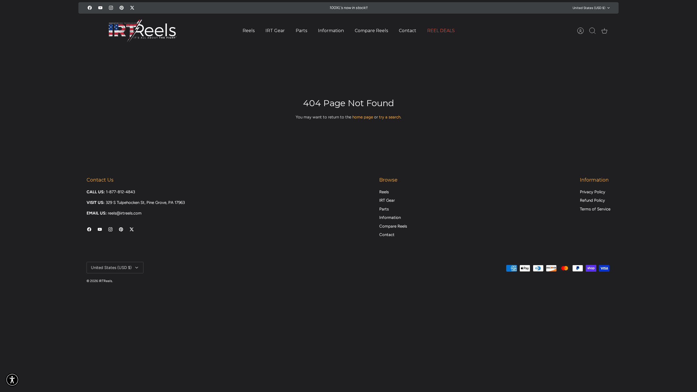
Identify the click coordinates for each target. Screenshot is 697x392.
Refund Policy (592, 200)
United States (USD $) (589, 8)
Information (331, 30)
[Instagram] (111, 8)
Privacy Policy (592, 191)
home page (362, 117)
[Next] (418, 8)
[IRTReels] (142, 31)
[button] (12, 380)
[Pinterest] (121, 8)
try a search (390, 117)
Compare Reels (371, 30)
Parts (301, 30)
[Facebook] (89, 8)
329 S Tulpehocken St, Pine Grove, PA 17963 (145, 202)
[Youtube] (100, 8)
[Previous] (278, 8)
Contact (407, 30)
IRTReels (105, 281)
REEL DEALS (441, 30)
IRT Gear (275, 30)
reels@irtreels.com (125, 213)
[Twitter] (132, 8)
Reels (249, 30)
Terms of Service (595, 209)
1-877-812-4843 (120, 191)
